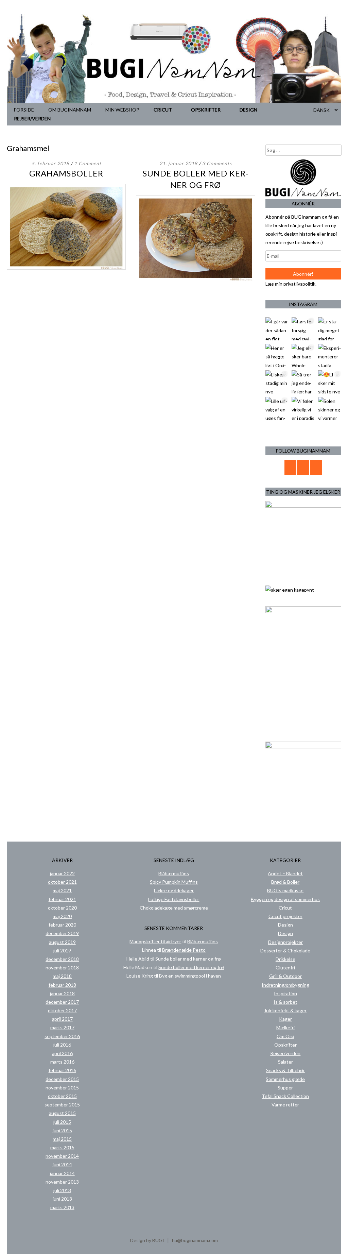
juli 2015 (62, 1122)
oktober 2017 (62, 1010)
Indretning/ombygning (285, 985)
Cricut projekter (285, 916)
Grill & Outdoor (285, 976)
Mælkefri (285, 1027)
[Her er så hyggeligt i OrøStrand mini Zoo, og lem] (277, 355)
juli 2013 (62, 1190)
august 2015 (62, 1113)
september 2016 (62, 1036)
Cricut (163, 110)
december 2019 (62, 933)
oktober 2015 (62, 1096)
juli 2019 (62, 950)
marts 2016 (62, 1062)
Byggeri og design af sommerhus (285, 899)
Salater (285, 1062)
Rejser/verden (32, 118)
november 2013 (62, 1182)
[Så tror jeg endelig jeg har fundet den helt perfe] (303, 381)
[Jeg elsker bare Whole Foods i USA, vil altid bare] (303, 355)
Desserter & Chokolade (285, 950)
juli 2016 (62, 1045)
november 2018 (62, 967)
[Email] (290, 467)
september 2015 (62, 1104)
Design (248, 110)
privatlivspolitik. (299, 284)
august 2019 (62, 942)
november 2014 (62, 1156)
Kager (285, 1019)
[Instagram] (316, 467)
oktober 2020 (62, 908)
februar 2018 (62, 985)
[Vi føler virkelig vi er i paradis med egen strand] (303, 408)
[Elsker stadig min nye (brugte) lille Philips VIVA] (277, 381)
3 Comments (217, 163)
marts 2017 (62, 1027)
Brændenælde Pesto (184, 950)
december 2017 (62, 1002)
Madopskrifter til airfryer (155, 941)
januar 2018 (62, 993)
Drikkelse (285, 959)
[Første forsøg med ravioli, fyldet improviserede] (303, 328)
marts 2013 (62, 1207)
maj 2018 (62, 976)
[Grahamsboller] (66, 268)
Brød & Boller (285, 882)
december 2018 (62, 959)
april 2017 (62, 1019)
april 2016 (62, 1053)
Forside (24, 110)
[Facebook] (303, 467)
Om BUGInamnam (69, 110)
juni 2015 (62, 1130)
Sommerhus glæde (285, 1079)
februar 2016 (62, 1070)
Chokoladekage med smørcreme (174, 908)
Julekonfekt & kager (285, 1010)
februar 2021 (62, 899)
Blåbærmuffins (173, 873)
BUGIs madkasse (285, 890)
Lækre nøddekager (174, 890)
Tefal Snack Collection (285, 1096)
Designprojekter (285, 942)
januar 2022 (62, 873)
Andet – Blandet (285, 873)
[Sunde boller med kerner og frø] (195, 279)
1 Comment (87, 163)
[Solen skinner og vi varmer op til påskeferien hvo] (329, 408)
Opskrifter (206, 110)
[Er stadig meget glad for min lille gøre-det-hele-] (329, 328)
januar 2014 (62, 1173)
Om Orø (285, 1036)
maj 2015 (62, 1139)
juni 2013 (62, 1199)
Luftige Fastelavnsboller (173, 899)
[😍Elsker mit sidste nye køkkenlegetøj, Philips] (329, 381)
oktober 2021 (62, 882)
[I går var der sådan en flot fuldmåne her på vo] (277, 328)
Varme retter (285, 1104)
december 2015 (62, 1079)
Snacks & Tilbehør (285, 1070)
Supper (285, 1087)
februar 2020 (62, 925)
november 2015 (62, 1087)
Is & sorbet (285, 1002)
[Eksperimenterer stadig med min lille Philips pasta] (329, 355)
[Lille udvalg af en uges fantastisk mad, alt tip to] (277, 408)
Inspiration (285, 993)
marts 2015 (62, 1147)
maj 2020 (62, 916)
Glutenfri (285, 967)
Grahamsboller (66, 173)
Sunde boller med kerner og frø (188, 959)
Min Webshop (122, 110)
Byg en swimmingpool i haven (190, 976)
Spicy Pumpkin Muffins (174, 882)
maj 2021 (62, 890)
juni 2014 (62, 1164)
